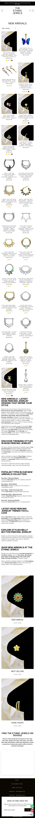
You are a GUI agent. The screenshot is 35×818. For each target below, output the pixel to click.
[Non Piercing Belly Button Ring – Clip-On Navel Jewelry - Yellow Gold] (7, 85)
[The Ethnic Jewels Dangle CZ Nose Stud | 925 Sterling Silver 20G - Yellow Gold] (23, 123)
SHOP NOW (17, 623)
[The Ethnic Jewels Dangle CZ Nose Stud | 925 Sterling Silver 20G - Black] (28, 123)
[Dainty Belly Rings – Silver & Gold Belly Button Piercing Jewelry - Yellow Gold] (25, 392)
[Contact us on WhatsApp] (32, 806)
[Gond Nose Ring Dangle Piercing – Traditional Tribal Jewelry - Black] (12, 154)
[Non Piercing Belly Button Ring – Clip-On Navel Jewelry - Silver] (9, 85)
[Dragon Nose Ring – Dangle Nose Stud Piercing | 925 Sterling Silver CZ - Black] (28, 91)
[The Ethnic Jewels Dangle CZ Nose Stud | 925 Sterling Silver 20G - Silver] (25, 123)
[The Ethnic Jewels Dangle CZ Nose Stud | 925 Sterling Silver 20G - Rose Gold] (26, 123)
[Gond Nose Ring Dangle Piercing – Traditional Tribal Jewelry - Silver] (8, 154)
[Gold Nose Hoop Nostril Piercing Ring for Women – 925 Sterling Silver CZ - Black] (12, 60)
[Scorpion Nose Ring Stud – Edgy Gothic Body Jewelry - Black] (12, 395)
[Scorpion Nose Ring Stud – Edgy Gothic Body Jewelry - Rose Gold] (10, 395)
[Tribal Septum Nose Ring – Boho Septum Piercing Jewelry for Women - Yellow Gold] (8, 206)
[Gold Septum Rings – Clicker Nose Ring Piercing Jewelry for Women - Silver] (10, 313)
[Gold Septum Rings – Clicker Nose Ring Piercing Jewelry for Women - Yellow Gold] (8, 313)
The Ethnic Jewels (17, 11)
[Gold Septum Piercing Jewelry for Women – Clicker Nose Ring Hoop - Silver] (10, 259)
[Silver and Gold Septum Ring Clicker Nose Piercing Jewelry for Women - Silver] (26, 313)
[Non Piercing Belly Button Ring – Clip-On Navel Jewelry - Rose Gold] (11, 85)
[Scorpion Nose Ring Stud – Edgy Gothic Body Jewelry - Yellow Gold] (6, 395)
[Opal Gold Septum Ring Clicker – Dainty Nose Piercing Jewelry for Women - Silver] (26, 259)
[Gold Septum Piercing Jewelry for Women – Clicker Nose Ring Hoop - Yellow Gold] (8, 259)
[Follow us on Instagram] (32, 810)
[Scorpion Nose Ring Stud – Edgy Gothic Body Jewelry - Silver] (8, 395)
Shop (17, 780)
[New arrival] (17, 597)
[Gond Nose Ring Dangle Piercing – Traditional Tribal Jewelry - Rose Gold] (10, 154)
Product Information (17, 791)
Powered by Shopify (17, 816)
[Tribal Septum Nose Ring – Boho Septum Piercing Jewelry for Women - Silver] (10, 206)
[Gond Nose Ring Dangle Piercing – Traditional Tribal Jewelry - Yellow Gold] (6, 154)
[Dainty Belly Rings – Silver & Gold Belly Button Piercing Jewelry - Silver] (26, 392)
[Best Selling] (17, 648)
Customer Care (17, 783)
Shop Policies (17, 787)
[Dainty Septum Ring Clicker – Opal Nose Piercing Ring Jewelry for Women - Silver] (8, 286)
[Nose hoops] (17, 699)
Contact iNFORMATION (17, 795)
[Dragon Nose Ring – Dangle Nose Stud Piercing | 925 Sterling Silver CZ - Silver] (25, 91)
